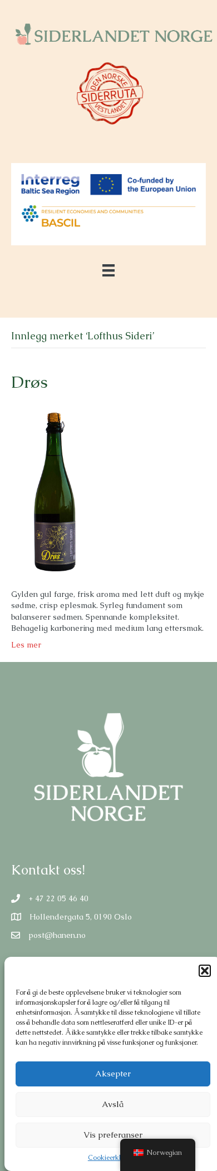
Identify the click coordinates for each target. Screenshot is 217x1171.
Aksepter (113, 1073)
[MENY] (108, 270)
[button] (204, 970)
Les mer (26, 645)
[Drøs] (51, 490)
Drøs (29, 382)
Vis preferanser (112, 1134)
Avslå (113, 1104)
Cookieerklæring (113, 1157)
